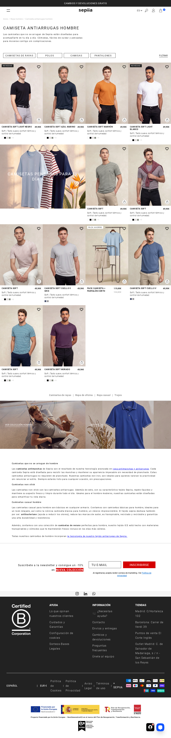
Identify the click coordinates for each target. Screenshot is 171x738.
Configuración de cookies (61, 635)
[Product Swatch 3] (7, 138)
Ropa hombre (17, 19)
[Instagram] (77, 593)
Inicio (5, 19)
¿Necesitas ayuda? (104, 613)
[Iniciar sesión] (153, 10)
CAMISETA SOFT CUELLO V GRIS (57, 289)
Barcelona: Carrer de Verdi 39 (149, 624)
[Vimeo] (85, 593)
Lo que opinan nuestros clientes (61, 613)
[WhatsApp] (94, 593)
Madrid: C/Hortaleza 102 (149, 613)
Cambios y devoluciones (101, 637)
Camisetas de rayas (60, 395)
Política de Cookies (55, 685)
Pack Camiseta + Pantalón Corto (96, 289)
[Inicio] (85, 10)
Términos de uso (102, 686)
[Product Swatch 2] (5, 138)
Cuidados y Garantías (57, 624)
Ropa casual (104, 395)
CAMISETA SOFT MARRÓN (100, 126)
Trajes (118, 395)
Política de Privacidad (73, 685)
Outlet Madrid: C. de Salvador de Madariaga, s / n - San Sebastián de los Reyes (149, 653)
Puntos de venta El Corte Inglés (148, 635)
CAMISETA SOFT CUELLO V (143, 288)
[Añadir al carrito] (39, 120)
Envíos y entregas (104, 628)
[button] (146, 10)
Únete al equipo (103, 656)
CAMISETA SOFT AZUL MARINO (59, 126)
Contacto (98, 622)
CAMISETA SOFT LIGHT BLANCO (141, 128)
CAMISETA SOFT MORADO (57, 369)
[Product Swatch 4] (10, 138)
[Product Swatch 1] (3, 138)
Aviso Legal (88, 686)
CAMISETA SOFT (95, 208)
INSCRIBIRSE (139, 565)
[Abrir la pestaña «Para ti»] (150, 727)
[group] (85, 3)
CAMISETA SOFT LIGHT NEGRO (17, 126)
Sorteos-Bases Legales (59, 646)
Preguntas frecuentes (99, 648)
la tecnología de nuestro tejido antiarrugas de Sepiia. (97, 536)
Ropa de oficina (84, 395)
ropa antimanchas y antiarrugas (131, 468)
